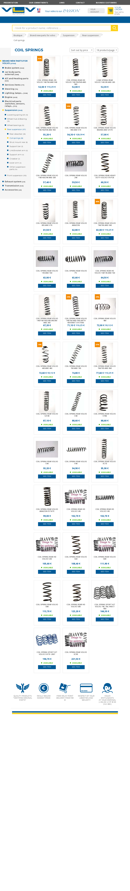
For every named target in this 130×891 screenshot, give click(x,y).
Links (62, 2)
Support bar (16, 146)
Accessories (13, 190)
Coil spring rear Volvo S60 (76, 558)
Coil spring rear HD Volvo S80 (76, 605)
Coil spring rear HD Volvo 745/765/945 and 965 (76, 82)
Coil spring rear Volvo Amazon (76, 224)
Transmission (14, 186)
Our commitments (38, 2)
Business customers (106, 2)
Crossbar (15, 158)
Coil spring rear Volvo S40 (47, 462)
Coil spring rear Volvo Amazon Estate (47, 510)
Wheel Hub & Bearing (17, 120)
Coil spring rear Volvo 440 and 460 (47, 367)
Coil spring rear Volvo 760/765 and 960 (105, 367)
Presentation (11, 2)
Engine (11, 97)
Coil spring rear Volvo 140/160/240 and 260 (47, 176)
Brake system (14, 68)
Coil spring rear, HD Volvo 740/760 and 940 (47, 81)
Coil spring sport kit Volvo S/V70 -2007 (47, 653)
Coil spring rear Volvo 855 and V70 (47, 224)
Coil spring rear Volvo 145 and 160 (47, 272)
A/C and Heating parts (16, 79)
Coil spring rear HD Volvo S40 (76, 510)
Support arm (17, 154)
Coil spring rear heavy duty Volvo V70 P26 (105, 176)
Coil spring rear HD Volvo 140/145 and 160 (105, 272)
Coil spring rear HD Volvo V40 (104, 510)
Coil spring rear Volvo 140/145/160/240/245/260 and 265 (47, 320)
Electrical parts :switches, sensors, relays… (15, 103)
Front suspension (16, 175)
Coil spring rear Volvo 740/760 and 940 (105, 224)
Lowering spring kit (17, 115)
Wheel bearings (15, 125)
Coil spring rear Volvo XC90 (76, 653)
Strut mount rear (19, 142)
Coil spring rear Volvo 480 (105, 319)
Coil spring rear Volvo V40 (76, 415)
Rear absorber (18, 134)
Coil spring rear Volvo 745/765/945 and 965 (47, 129)
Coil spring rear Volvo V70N (105, 415)
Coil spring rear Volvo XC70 (105, 462)
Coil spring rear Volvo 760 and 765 (76, 367)
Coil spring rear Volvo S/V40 (47, 415)
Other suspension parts (18, 168)
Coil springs (16, 138)
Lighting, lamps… (16, 93)
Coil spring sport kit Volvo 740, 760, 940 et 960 (104, 606)
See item (47, 95)
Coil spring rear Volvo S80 (105, 558)
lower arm (15, 163)
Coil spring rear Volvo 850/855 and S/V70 (105, 129)
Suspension (13, 110)
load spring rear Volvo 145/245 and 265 (105, 81)
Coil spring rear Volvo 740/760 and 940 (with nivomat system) (76, 320)
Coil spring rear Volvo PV (76, 272)
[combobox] (82, 50)
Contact (80, 2)
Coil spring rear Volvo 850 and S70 (76, 129)
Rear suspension (16, 129)
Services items (14, 85)
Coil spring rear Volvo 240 (76, 176)
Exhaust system (15, 181)
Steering (11, 89)
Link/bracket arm (19, 150)
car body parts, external (13, 73)
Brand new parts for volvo (15, 62)
